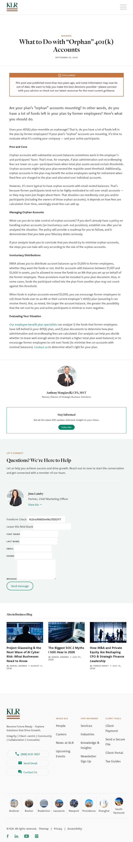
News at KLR (65, 743)
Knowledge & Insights (90, 745)
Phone (10, 556)
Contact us (41, 347)
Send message (20, 586)
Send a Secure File (115, 741)
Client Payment (111, 728)
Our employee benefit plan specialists (33, 324)
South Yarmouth (119, 810)
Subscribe (66, 427)
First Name (13, 534)
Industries (87, 734)
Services (86, 726)
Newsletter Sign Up (88, 758)
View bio (33, 504)
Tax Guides (113, 761)
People (61, 726)
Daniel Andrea (18, 665)
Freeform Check (16, 519)
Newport (74, 810)
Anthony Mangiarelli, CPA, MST (66, 392)
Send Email (30, 763)
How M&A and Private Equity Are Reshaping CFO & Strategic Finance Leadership (107, 654)
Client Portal (114, 753)
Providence (89, 810)
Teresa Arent (101, 665)
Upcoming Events (63, 753)
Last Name (13, 541)
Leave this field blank (20, 526)
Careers (61, 734)
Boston (29, 810)
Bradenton (44, 810)
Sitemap (44, 828)
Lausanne (59, 810)
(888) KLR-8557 (30, 754)
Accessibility (75, 828)
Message (12, 579)
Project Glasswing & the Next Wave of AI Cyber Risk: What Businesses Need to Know (24, 654)
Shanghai (104, 810)
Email (10, 548)
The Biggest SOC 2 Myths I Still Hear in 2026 (66, 650)
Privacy (58, 828)
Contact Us (30, 772)
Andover (14, 810)
